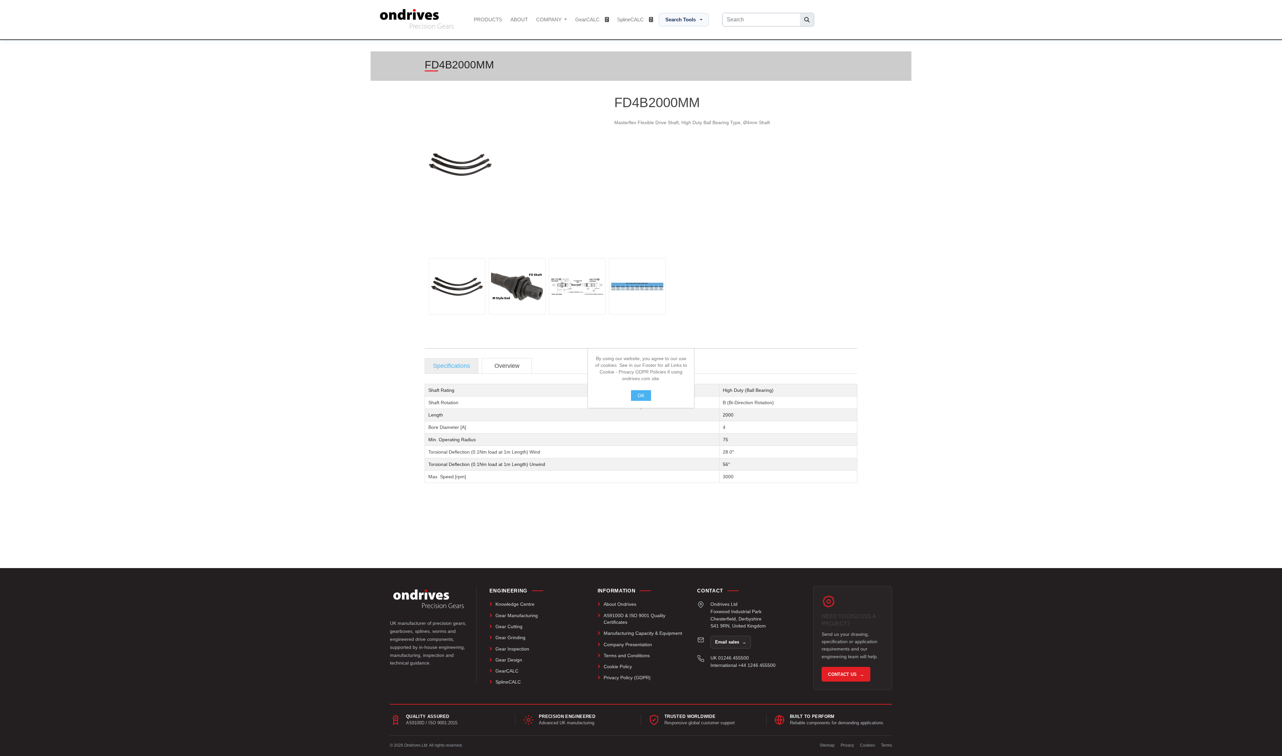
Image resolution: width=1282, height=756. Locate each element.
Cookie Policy (618, 666)
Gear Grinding (510, 637)
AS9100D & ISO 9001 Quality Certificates (634, 619)
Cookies (867, 745)
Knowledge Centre (515, 604)
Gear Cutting (508, 626)
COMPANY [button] (549, 19)
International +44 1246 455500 (743, 665)
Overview (506, 365)
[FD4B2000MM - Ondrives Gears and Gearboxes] (457, 286)
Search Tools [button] (680, 19)
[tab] (451, 366)
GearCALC (588, 19)
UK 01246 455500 (729, 658)
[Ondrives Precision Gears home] (428, 598)
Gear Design (508, 660)
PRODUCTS (488, 19)
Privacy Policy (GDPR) (627, 677)
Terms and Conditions (627, 655)
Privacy (847, 745)
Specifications (451, 365)
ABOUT (519, 19)
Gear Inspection (512, 649)
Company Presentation (628, 644)
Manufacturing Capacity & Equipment (643, 633)
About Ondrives (620, 604)
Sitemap (827, 745)
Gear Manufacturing (516, 615)
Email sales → (730, 642)
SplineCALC (631, 19)
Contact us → (846, 674)
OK (641, 395)
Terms (886, 745)
